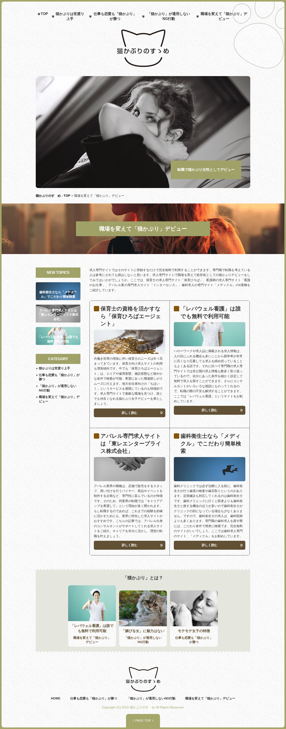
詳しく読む (129, 413)
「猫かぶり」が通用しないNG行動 (168, 16)
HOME (55, 698)
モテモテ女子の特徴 (194, 631)
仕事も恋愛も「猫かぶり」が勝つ (115, 16)
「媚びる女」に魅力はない (143, 631)
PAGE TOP (143, 720)
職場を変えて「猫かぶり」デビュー (224, 16)
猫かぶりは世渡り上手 (70, 16)
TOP (44, 14)
